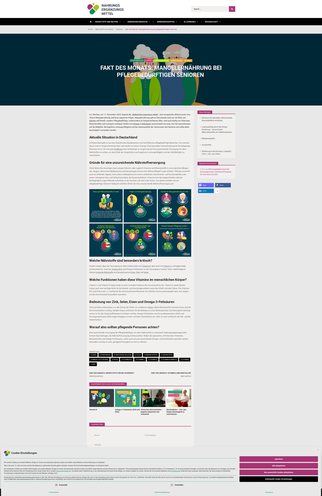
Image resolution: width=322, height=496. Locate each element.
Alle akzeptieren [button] (278, 466)
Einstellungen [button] (175, 471)
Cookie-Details (54, 492)
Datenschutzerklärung (63, 471)
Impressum (269, 492)
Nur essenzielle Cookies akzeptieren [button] (278, 472)
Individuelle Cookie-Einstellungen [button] (278, 479)
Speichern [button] (279, 459)
